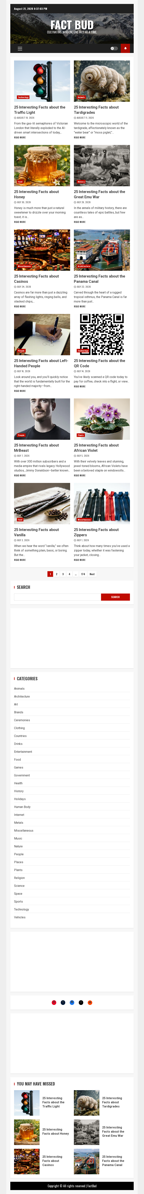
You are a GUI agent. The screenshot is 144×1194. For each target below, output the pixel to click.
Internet (19, 815)
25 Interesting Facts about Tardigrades (102, 81)
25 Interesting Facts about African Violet (102, 419)
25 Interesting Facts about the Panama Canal (102, 250)
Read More (20, 137)
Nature (18, 846)
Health (18, 783)
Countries (20, 736)
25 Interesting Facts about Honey (42, 165)
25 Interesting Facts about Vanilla (42, 503)
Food (20, 181)
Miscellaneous (24, 266)
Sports (18, 901)
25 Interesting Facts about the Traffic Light (42, 81)
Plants (81, 435)
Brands (18, 712)
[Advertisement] (72, 638)
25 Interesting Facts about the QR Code (102, 334)
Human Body (22, 807)
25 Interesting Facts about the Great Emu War (102, 165)
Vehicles (20, 917)
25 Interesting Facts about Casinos (42, 250)
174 (83, 574)
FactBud (92, 1186)
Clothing (19, 728)
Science (19, 886)
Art (16, 704)
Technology (23, 97)
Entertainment (23, 752)
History (81, 181)
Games (18, 767)
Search (23, 587)
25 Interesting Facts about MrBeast (42, 419)
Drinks (18, 744)
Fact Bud (72, 24)
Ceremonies (22, 720)
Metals (18, 822)
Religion (19, 878)
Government (22, 775)
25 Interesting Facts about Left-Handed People (42, 334)
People (21, 350)
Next (92, 574)
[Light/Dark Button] (114, 48)
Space (18, 893)
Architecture (84, 266)
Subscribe (125, 48)
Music (18, 838)
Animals (81, 97)
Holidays (20, 799)
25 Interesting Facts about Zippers (102, 503)
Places (18, 862)
